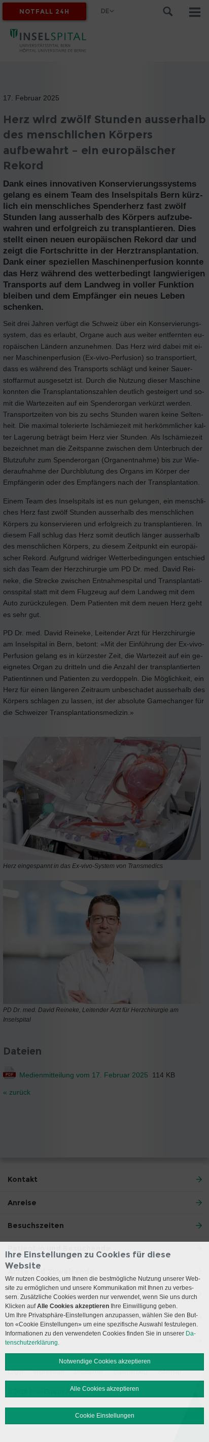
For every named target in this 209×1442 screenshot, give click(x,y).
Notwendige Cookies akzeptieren (105, 1361)
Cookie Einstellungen (104, 1415)
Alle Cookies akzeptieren (104, 1388)
